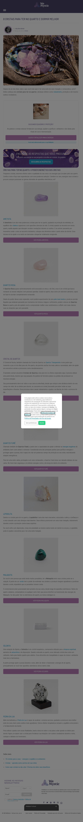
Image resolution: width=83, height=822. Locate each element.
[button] (31, 423)
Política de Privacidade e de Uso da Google (38, 418)
